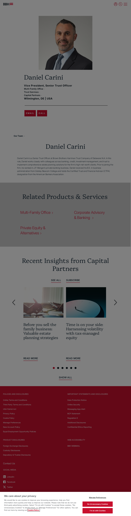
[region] (65, 504)
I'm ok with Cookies (98, 511)
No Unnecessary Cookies (97, 504)
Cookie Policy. (34, 510)
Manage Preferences (97, 497)
